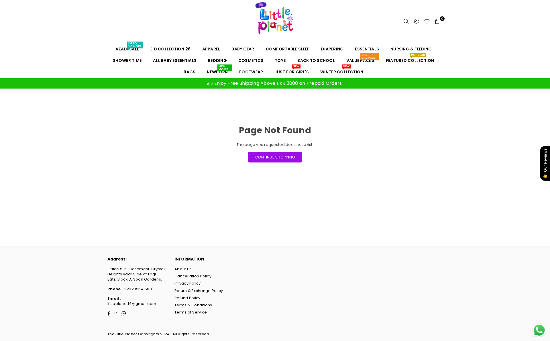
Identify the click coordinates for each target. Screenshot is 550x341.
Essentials (367, 49)
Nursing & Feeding (411, 49)
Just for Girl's (291, 70)
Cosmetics (250, 60)
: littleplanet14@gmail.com (131, 301)
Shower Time (127, 60)
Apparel (211, 49)
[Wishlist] (427, 21)
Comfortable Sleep (288, 49)
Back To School (316, 60)
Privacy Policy (187, 283)
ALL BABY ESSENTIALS (175, 60)
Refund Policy (187, 298)
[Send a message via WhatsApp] (539, 330)
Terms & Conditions (193, 305)
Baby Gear (242, 49)
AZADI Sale (128, 47)
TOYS (280, 60)
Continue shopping (275, 157)
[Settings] (416, 21)
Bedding (217, 60)
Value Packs (360, 59)
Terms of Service (190, 312)
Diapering (332, 49)
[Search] (406, 21)
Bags (189, 72)
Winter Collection (341, 70)
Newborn (217, 70)
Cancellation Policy (192, 276)
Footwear (251, 72)
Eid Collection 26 (170, 49)
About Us (183, 269)
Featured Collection (410, 59)
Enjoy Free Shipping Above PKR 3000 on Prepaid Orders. (278, 83)
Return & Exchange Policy (198, 290)
